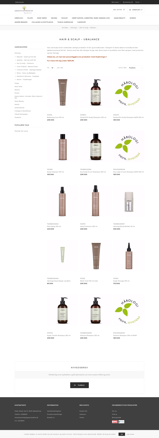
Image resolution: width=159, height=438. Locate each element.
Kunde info (83, 411)
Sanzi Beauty (119, 18)
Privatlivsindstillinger (54, 414)
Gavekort (81, 22)
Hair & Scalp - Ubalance (25, 63)
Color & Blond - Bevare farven (27, 66)
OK (122, 434)
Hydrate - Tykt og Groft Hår (26, 60)
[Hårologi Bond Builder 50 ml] (128, 200)
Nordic (133, 18)
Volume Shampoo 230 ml (89, 335)
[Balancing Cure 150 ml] (62, 91)
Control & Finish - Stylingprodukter (29, 70)
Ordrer (82, 417)
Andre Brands (21, 22)
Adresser (83, 414)
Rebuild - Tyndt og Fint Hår (26, 57)
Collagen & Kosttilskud (42, 22)
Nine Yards (42, 18)
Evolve (64, 18)
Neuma (54, 18)
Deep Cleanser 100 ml (55, 172)
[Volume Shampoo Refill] (128, 309)
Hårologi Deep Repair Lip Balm (59, 281)
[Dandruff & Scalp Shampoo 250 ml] (95, 91)
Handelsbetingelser (54, 411)
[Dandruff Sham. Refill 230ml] (128, 91)
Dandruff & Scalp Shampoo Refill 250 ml (128, 117)
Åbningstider (116, 417)
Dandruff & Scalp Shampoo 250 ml (93, 117)
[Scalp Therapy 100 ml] (128, 255)
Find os (114, 414)
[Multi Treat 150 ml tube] (95, 255)
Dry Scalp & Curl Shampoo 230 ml (93, 172)
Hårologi (19, 18)
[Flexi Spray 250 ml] (62, 200)
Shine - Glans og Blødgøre (26, 73)
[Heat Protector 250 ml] (95, 200)
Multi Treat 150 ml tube (89, 281)
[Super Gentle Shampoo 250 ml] (62, 309)
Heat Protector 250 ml (88, 226)
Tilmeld (81, 385)
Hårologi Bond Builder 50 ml (124, 226)
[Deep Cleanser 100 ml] (62, 146)
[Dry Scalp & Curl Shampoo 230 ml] (95, 146)
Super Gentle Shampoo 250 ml (59, 335)
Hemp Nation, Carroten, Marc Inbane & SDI (91, 18)
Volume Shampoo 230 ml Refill (125, 335)
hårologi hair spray (21, 131)
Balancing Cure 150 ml (55, 117)
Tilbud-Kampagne (65, 22)
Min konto (115, 2)
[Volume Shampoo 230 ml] (95, 309)
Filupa (30, 18)
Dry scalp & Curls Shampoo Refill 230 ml (128, 172)
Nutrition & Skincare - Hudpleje (28, 76)
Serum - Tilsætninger (24, 79)
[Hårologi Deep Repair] (62, 255)
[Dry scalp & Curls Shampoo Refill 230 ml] (128, 146)
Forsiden (65, 28)
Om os (114, 411)
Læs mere (130, 434)
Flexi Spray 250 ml (54, 226)
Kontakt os (51, 417)
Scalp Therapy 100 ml (121, 281)
